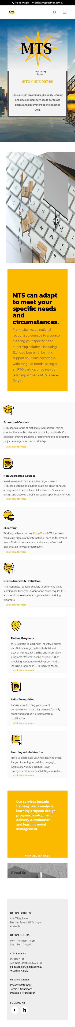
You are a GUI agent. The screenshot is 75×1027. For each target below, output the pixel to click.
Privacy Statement (20, 985)
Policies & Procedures (22, 992)
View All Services (37, 856)
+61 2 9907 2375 (19, 970)
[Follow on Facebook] (14, 1010)
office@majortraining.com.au (26, 966)
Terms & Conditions (21, 989)
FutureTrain (39, 533)
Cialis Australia (35, 381)
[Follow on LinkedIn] (24, 1010)
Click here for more (16, 446)
